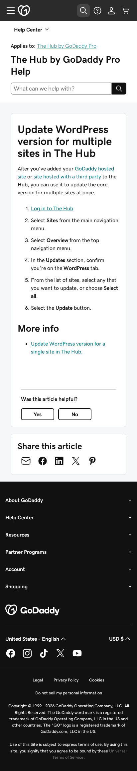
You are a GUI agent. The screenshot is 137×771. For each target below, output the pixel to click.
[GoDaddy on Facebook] (10, 656)
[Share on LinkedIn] (59, 461)
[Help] (97, 10)
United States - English (32, 638)
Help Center (19, 517)
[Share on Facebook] (42, 461)
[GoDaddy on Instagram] (27, 656)
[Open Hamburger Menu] (8, 10)
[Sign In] (111, 10)
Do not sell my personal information (68, 693)
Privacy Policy (66, 680)
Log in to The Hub (52, 208)
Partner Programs (26, 551)
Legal (38, 680)
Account (15, 569)
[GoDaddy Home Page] (33, 610)
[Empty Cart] (125, 10)
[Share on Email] (26, 461)
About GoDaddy (24, 500)
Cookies (96, 680)
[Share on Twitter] (76, 461)
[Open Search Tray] (83, 10)
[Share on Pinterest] (92, 461)
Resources (17, 534)
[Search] (119, 89)
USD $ (116, 638)
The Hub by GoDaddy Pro (66, 45)
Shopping (16, 586)
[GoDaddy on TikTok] (44, 656)
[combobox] (61, 89)
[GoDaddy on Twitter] (60, 656)
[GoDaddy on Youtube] (77, 656)
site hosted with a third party (67, 176)
